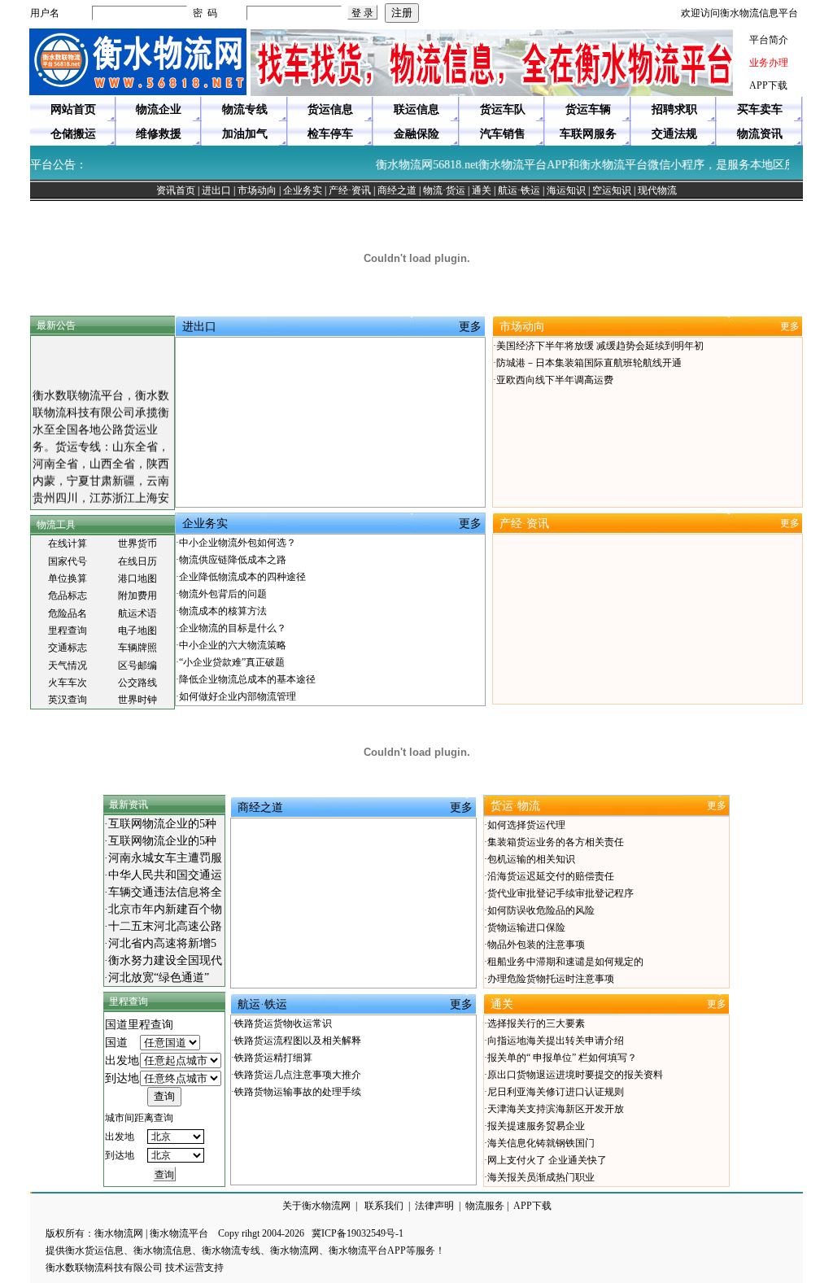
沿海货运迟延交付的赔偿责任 (550, 876)
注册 (401, 13)
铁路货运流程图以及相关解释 (297, 1040)
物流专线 (245, 109)
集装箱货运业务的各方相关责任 (555, 842)
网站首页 (73, 109)
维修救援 (158, 134)
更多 (470, 327)
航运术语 (137, 613)
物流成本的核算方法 (223, 611)
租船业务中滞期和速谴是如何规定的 (565, 961)
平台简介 (768, 40)
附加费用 (137, 595)
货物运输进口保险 (526, 927)
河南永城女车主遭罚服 (165, 858)
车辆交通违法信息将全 (165, 892)
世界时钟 (137, 699)
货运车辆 (588, 109)
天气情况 (67, 665)
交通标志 (67, 647)
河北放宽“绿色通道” (158, 977)
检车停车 (330, 134)
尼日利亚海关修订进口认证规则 (555, 1092)
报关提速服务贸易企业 (536, 1126)
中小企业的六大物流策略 (232, 645)
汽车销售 (503, 134)
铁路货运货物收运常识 (283, 1023)
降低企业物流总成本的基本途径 (247, 679)
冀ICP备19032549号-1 (357, 1233)
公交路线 (137, 682)
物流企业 (158, 109)
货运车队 (503, 109)
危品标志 (67, 595)
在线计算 (67, 543)
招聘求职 (674, 109)
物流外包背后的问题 (223, 594)
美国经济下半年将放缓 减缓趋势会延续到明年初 (600, 345)
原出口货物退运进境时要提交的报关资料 (575, 1074)
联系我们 (383, 1205)
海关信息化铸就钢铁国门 (541, 1143)
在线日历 (137, 561)
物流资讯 (760, 134)
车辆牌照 (137, 647)
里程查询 (67, 630)
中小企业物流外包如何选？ (237, 542)
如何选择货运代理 (526, 825)
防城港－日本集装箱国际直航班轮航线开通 (589, 363)
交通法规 (674, 134)
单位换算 (67, 578)
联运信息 (416, 109)
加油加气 (245, 134)
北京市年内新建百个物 (165, 909)
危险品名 (67, 613)
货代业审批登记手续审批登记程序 (560, 893)
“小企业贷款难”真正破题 (232, 662)
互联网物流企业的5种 (162, 824)
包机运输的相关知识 (531, 859)
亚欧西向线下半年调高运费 (554, 380)
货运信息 (330, 109)
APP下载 (768, 85)
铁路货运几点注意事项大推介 (297, 1074)
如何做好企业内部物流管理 (237, 696)
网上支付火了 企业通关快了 (547, 1160)
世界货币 (137, 543)
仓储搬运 (73, 134)
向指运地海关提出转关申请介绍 (555, 1040)
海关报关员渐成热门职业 (541, 1177)
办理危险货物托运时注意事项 (550, 978)
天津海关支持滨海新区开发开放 (555, 1109)
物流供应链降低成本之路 (232, 559)
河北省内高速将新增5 (162, 943)
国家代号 (67, 561)
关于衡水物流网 (316, 1205)
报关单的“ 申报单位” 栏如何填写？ (562, 1057)
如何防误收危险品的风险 (541, 910)
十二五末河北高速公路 (165, 926)
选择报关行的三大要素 (536, 1023)
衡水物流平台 (179, 1233)
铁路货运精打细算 (273, 1057)
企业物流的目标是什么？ (232, 628)
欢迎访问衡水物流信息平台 (739, 13)
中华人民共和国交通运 (165, 875)
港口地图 (137, 578)
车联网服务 (588, 134)
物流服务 (484, 1205)
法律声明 (434, 1205)
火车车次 (67, 682)
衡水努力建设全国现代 (165, 960)
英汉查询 (67, 699)
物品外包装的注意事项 (536, 944)
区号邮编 (137, 665)
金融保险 (416, 134)
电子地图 (137, 630)
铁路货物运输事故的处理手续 (297, 1092)
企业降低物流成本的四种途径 (242, 577)
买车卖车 (760, 109)
